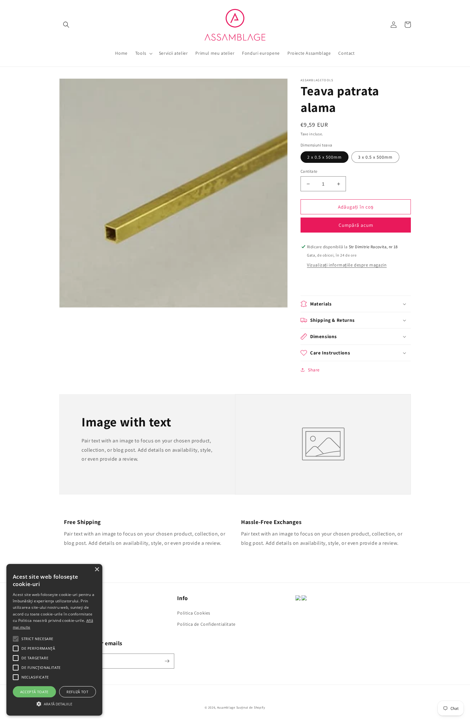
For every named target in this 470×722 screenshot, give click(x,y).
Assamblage (226, 707)
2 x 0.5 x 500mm (324, 157)
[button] (66, 25)
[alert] (54, 640)
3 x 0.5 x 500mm (375, 157)
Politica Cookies (193, 613)
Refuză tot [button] (77, 691)
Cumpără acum (356, 225)
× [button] (96, 569)
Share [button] (314, 370)
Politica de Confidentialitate (206, 624)
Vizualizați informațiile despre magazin (347, 265)
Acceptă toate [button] (34, 691)
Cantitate (309, 171)
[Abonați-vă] (167, 661)
